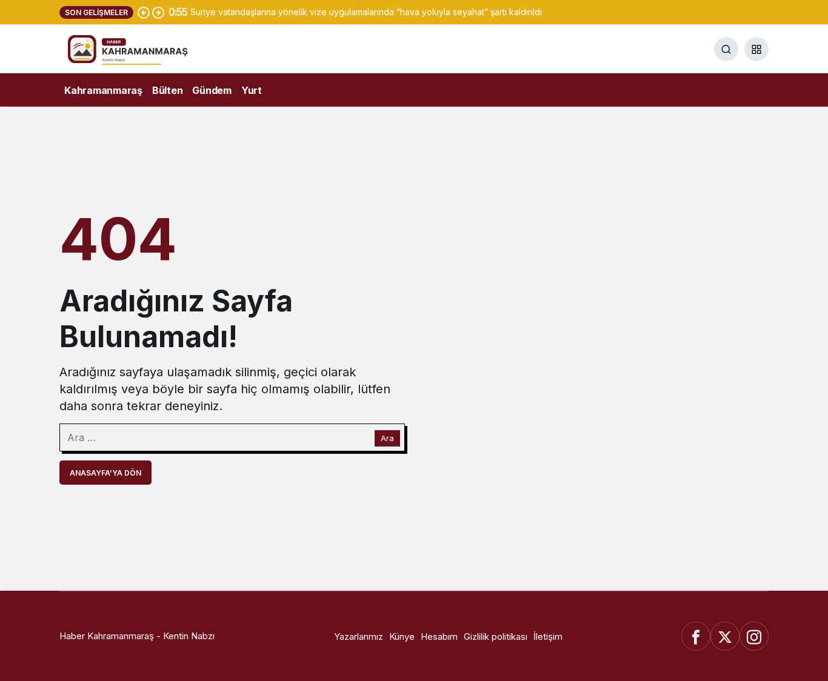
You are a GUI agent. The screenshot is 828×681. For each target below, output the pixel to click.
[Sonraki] (158, 12)
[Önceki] (143, 12)
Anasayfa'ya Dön (105, 472)
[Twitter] (725, 636)
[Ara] (726, 49)
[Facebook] (695, 636)
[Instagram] (754, 636)
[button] (756, 49)
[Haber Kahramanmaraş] (144, 48)
